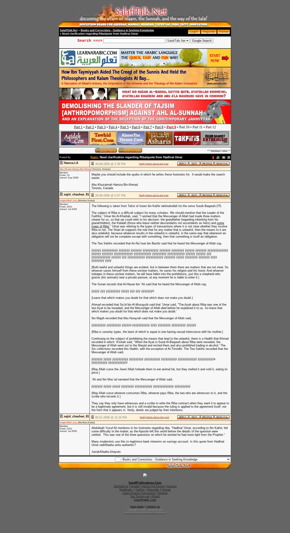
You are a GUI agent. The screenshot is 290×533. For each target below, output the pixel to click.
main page (137, 506)
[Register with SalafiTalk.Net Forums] (209, 33)
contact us (153, 506)
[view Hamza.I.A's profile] (207, 165)
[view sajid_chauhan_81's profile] (207, 196)
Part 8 (159, 127)
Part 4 (113, 127)
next (224, 150)
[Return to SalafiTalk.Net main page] (223, 33)
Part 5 (124, 127)
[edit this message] (194, 165)
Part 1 (78, 127)
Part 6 (136, 127)
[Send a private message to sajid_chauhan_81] (222, 196)
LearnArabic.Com (145, 499)
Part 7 (147, 127)
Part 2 (90, 127)
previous (215, 150)
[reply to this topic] (182, 165)
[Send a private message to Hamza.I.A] (222, 165)
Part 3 (101, 127)
